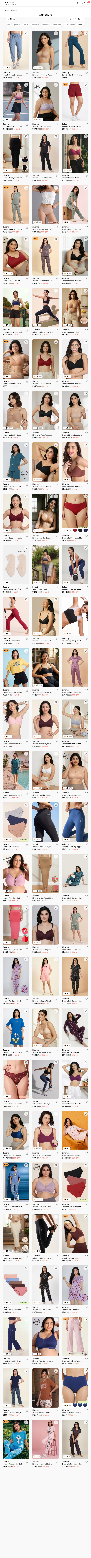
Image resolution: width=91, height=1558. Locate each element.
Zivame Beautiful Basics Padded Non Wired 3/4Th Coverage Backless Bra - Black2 (42, 487)
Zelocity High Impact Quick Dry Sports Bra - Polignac (13, 126)
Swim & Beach (70, 25)
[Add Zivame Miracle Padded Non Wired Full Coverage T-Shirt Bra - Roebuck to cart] (86, 433)
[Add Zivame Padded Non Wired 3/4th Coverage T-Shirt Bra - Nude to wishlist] (56, 33)
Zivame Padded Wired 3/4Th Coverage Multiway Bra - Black (42, 692)
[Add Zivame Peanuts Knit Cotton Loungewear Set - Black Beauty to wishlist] (56, 136)
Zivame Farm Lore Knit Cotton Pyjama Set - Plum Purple (72, 1052)
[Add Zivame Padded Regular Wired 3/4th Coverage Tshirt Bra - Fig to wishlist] (56, 908)
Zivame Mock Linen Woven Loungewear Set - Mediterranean (13, 795)
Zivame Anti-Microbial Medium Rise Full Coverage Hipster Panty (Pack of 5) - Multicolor (13, 1310)
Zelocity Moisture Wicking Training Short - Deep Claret (72, 126)
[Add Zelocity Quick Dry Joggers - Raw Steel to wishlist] (26, 33)
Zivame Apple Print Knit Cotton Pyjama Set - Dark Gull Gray (42, 281)
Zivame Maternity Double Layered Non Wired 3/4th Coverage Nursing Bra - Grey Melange (72, 744)
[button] (83, 3)
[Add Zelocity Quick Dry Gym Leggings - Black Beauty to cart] (57, 845)
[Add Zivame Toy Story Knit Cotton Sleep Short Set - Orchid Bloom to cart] (86, 1308)
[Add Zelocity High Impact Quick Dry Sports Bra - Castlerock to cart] (57, 587)
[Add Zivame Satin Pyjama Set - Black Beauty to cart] (86, 1462)
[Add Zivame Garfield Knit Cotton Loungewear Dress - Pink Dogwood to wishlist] (86, 1114)
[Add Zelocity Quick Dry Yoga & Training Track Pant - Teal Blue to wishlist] (86, 33)
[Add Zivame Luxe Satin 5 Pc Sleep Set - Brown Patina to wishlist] (86, 1474)
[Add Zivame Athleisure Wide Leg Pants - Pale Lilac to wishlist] (86, 1320)
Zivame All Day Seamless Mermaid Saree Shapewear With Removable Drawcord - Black (13, 178)
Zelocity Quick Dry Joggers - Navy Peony (72, 589)
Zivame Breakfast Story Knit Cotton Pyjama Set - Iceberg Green (13, 229)
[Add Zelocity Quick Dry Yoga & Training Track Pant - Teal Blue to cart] (86, 73)
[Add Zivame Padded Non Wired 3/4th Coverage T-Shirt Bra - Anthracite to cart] (86, 279)
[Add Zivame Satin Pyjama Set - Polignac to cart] (86, 690)
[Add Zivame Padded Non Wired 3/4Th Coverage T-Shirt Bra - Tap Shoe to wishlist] (86, 342)
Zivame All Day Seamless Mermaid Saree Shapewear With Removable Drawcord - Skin (13, 1258)
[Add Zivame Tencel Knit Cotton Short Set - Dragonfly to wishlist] (26, 445)
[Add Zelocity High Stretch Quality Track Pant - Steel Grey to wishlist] (86, 1525)
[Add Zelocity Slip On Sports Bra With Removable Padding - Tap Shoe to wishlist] (86, 599)
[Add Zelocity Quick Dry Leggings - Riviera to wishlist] (86, 805)
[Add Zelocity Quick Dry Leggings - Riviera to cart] (86, 845)
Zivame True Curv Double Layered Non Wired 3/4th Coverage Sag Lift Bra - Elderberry (42, 126)
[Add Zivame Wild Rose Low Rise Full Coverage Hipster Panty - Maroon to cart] (27, 1102)
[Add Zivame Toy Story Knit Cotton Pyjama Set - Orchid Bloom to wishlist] (26, 959)
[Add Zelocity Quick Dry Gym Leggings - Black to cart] (57, 330)
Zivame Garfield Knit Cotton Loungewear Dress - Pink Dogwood (72, 1155)
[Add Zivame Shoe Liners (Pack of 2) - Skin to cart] (27, 587)
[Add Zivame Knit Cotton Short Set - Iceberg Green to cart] (86, 947)
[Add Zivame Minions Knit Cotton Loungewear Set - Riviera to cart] (27, 1205)
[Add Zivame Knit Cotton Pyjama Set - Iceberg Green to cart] (86, 227)
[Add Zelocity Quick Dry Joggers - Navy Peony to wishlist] (86, 548)
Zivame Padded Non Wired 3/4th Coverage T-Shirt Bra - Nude (42, 75)
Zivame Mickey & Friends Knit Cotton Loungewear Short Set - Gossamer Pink (42, 1001)
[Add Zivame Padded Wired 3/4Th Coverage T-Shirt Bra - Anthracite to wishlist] (56, 599)
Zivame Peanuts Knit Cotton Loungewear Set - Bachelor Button (13, 1464)
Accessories (57, 25)
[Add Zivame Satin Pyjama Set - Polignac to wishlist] (86, 651)
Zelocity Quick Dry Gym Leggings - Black (42, 332)
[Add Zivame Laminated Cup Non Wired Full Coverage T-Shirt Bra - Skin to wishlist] (56, 1011)
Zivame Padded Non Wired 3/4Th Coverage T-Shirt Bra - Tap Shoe (72, 384)
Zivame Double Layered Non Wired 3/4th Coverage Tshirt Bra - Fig (42, 744)
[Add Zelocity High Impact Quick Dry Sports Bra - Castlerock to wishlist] (56, 548)
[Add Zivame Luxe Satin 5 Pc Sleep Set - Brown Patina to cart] (86, 1513)
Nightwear (16, 25)
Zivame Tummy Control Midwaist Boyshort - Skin (13, 1515)
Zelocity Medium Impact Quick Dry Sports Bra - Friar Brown (72, 1258)
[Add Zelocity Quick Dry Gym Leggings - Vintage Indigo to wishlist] (56, 1062)
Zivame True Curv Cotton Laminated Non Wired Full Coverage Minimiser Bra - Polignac (13, 898)
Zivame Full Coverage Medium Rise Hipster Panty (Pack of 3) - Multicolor (72, 538)
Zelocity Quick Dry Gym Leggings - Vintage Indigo (42, 1104)
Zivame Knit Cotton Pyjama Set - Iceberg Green (72, 229)
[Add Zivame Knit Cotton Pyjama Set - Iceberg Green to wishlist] (86, 188)
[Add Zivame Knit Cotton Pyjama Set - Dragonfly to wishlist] (86, 856)
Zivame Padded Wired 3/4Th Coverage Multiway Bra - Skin (72, 332)
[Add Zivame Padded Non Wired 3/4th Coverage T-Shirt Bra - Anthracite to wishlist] (86, 239)
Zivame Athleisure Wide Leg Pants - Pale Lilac (72, 1361)
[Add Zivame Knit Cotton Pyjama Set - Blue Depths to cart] (27, 1410)
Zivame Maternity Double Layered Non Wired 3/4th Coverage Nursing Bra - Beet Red (42, 1155)
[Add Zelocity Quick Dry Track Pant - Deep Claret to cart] (27, 639)
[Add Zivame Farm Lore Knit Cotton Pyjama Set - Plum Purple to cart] (86, 1050)
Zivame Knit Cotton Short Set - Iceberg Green (72, 950)
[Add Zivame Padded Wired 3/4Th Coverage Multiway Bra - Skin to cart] (86, 330)
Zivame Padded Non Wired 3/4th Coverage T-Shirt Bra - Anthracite (72, 281)
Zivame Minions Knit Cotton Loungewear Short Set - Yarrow (13, 692)
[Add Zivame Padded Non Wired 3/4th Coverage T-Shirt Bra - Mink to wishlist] (86, 445)
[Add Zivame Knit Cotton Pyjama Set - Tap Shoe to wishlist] (86, 959)
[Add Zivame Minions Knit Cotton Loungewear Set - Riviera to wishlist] (26, 1165)
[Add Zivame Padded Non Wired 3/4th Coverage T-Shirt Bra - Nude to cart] (57, 73)
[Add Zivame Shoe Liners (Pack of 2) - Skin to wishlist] (26, 548)
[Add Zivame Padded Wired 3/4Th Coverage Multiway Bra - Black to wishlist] (56, 651)
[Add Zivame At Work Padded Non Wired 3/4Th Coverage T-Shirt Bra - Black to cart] (57, 433)
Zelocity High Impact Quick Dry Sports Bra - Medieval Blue (13, 332)
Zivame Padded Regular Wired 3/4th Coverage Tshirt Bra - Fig (42, 950)
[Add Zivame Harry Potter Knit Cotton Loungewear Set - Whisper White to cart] (57, 1410)
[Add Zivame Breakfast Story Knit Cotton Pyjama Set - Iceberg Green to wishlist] (26, 188)
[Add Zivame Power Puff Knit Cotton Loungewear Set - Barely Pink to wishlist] (56, 1422)
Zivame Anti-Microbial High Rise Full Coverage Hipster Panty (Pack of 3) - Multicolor (72, 1413)
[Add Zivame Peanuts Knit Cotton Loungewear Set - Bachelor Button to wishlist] (26, 1422)
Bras (8, 25)
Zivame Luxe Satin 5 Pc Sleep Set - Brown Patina (72, 1515)
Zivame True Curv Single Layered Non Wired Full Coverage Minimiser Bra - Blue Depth (42, 1361)
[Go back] (2, 3)
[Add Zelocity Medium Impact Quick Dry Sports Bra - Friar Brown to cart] (86, 1256)
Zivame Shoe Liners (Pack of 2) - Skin (13, 589)
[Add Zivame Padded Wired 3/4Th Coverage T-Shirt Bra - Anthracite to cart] (57, 639)
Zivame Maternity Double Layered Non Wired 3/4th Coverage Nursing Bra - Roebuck (13, 435)
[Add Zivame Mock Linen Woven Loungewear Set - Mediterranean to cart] (27, 793)
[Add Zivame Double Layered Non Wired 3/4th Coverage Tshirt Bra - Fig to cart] (57, 742)
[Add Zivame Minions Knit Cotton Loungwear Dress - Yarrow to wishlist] (26, 1525)
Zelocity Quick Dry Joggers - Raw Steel (13, 75)
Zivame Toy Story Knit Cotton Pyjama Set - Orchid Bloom (13, 1001)
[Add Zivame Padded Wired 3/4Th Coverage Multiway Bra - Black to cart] (57, 690)
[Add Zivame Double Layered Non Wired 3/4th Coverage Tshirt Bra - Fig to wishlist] (56, 702)
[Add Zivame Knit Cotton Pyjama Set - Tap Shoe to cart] (86, 999)
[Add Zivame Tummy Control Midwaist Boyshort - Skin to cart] (27, 1513)
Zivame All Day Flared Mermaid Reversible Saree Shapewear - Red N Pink (13, 950)
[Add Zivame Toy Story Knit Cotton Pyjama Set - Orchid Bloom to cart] (27, 999)
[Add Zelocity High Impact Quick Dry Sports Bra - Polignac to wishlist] (26, 85)
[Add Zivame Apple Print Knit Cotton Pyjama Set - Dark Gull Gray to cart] (57, 279)
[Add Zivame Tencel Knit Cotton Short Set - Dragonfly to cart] (27, 484)
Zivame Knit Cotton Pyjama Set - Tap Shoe (72, 1001)
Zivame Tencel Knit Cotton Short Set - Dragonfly (13, 487)
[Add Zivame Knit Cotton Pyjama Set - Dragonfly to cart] (86, 896)
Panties (25, 25)
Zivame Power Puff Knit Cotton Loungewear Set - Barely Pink (42, 1464)
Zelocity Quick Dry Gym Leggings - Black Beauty (42, 847)
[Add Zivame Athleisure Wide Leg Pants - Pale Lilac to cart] (86, 1359)
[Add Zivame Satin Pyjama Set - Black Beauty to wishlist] (86, 1422)
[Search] (78, 3)
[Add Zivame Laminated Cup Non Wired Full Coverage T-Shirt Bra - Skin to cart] (57, 1050)
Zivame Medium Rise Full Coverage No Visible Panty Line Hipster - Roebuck (42, 229)
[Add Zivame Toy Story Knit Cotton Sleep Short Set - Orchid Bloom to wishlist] (86, 1268)
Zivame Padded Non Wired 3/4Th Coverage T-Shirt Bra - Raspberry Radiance (72, 1104)
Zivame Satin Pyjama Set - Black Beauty (72, 1464)
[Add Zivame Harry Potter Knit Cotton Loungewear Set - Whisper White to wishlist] (56, 1371)
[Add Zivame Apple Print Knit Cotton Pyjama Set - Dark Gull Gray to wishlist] (56, 239)
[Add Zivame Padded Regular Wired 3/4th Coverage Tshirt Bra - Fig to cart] (57, 947)
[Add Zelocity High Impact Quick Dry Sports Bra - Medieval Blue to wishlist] (26, 291)
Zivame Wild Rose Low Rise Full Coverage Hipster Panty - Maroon (13, 1104)
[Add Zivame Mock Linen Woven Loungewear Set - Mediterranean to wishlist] (26, 754)
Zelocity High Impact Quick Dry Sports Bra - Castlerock (42, 589)
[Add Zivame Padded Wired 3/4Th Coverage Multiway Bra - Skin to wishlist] (86, 291)
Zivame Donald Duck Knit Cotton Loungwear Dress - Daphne (13, 1052)
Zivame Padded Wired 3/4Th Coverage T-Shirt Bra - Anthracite (42, 641)
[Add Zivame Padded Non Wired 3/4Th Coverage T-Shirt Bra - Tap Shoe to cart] (86, 382)
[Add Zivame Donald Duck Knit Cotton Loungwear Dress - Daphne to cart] (27, 1050)
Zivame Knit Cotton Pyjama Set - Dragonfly (72, 898)
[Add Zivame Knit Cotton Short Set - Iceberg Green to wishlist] (86, 908)
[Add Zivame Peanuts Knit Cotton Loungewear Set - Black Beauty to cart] (57, 176)
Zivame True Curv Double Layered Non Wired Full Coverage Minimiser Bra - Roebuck (72, 795)
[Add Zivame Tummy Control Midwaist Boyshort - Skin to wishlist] (26, 1474)
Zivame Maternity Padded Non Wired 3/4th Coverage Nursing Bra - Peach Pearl (42, 1515)
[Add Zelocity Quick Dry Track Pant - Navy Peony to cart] (27, 1359)
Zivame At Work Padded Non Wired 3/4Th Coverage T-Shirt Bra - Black (42, 435)
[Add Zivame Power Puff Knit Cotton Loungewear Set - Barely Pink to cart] (57, 1462)
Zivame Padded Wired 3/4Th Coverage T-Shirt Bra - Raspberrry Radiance (72, 178)
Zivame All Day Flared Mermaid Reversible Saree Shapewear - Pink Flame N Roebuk (42, 898)
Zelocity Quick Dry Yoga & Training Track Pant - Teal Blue (72, 75)
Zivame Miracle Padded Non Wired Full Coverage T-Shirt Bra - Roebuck (72, 435)
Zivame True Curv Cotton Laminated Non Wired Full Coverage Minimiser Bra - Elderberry (42, 1207)
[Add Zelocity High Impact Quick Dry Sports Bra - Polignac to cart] (27, 124)
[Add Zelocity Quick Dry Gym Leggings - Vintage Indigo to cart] (57, 1102)
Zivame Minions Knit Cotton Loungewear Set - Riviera (13, 1207)
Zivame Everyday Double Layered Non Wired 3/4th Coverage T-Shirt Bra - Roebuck (42, 538)
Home (7, 11)
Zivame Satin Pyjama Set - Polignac (72, 692)
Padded (80, 25)
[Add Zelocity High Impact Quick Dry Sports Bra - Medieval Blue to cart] (27, 330)
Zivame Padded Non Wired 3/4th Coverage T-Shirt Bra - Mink (72, 487)
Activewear (35, 25)
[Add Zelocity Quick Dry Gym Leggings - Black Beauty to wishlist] (56, 805)
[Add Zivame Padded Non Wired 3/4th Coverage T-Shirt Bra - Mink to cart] (86, 484)
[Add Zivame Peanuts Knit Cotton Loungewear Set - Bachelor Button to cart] (27, 1462)
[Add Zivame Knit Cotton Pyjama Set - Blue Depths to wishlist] (26, 1371)
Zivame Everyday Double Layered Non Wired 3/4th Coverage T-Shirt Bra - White (42, 795)
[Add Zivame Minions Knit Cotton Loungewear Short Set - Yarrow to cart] (27, 690)
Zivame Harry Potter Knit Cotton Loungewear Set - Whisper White (42, 1413)
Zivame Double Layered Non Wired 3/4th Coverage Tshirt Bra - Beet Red (13, 538)
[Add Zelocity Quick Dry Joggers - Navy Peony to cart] (86, 587)
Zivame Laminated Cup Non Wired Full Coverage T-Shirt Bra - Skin (42, 1052)
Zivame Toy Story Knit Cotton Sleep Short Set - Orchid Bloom (72, 1310)
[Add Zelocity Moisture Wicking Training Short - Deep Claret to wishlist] (86, 85)
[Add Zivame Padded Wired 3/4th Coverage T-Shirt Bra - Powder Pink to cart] (27, 742)
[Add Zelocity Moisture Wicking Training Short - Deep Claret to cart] (86, 124)
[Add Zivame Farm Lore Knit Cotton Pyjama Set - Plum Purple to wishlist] (86, 1011)
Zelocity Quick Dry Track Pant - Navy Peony (13, 1361)
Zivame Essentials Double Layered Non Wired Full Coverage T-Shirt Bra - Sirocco (13, 384)
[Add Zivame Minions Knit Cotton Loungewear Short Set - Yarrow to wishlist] (26, 651)
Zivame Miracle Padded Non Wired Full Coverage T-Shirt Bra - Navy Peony (13, 1155)
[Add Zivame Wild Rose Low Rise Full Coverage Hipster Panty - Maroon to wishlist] (26, 1062)
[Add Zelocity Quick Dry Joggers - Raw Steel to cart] (27, 73)
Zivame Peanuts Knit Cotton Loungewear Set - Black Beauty (42, 178)
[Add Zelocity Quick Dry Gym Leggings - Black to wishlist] (56, 291)
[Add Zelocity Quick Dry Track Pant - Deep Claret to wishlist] (26, 599)
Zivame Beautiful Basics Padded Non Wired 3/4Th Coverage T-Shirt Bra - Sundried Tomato (42, 384)
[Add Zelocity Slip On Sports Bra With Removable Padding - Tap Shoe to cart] (86, 639)
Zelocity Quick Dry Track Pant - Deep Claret (13, 641)
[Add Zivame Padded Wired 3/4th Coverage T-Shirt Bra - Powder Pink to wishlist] (26, 702)
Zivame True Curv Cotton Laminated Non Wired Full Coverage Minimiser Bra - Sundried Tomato (13, 281)
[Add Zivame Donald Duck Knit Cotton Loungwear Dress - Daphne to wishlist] (26, 1011)
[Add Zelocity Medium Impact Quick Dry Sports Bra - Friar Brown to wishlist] (86, 1217)
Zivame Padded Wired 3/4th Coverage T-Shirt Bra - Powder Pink (13, 744)
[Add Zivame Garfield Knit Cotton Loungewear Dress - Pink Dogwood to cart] (86, 1153)
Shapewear (46, 25)
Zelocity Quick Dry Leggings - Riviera (72, 847)
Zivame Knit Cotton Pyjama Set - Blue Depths (13, 1413)
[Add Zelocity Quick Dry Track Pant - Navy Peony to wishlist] (26, 1320)
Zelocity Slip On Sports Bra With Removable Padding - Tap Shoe (72, 641)
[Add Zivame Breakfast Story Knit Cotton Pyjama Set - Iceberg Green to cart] (27, 227)
